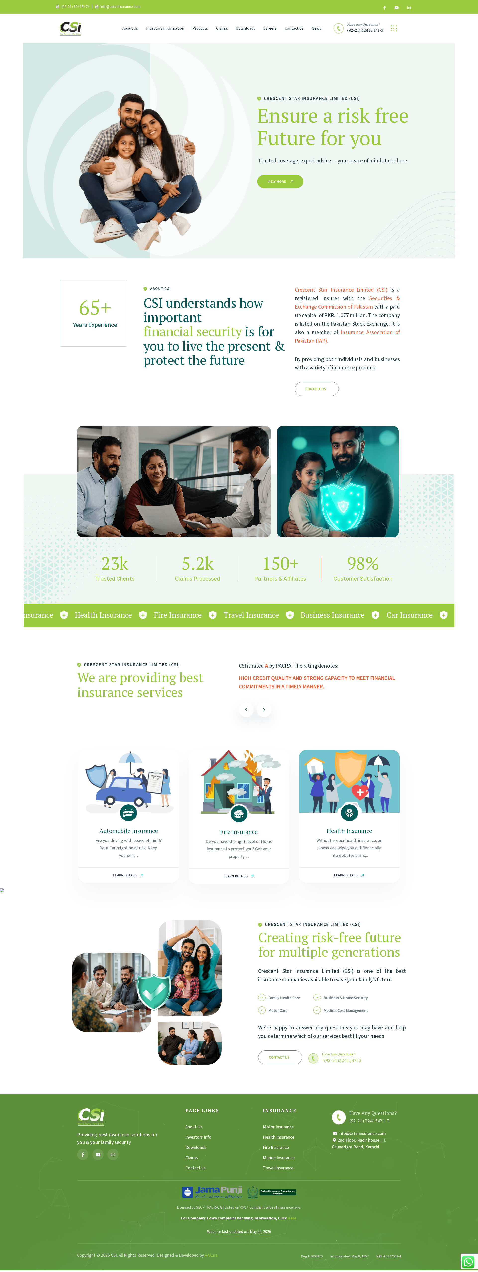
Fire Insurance (128, 832)
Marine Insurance (349, 831)
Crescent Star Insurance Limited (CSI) (341, 290)
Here (292, 1218)
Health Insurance (239, 831)
